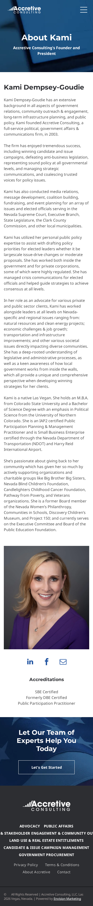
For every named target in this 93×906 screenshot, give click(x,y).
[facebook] (46, 662)
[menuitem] (30, 826)
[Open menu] (83, 9)
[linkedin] (30, 662)
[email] (63, 662)
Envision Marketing (67, 898)
